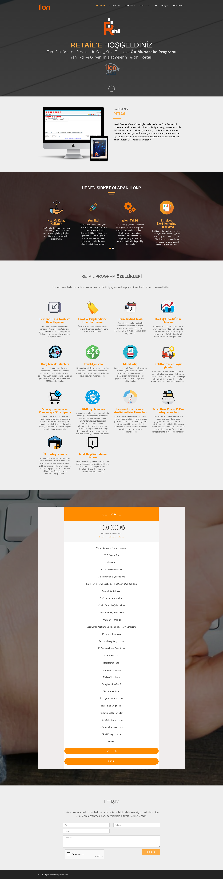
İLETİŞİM (164, 6)
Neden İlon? (129, 6)
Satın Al (112, 750)
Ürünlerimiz (178, 6)
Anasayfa (100, 6)
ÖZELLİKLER (144, 6)
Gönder (151, 852)
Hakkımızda (114, 6)
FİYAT (155, 6)
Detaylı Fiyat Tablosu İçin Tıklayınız (111, 537)
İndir (111, 761)
